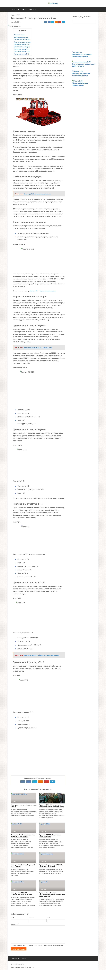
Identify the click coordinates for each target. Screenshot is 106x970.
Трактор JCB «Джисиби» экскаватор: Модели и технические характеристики (52, 894)
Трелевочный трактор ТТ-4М (21, 51)
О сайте (24, 958)
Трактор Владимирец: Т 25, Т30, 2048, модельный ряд (51, 865)
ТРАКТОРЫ (15, 9)
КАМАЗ (24, 9)
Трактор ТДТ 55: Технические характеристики (50, 835)
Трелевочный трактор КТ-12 (21, 54)
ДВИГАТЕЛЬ (32, 9)
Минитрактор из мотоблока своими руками (23, 806)
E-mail (31, 918)
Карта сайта (15, 958)
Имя (12, 918)
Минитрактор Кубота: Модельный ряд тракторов (23, 865)
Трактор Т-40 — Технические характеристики (43, 291)
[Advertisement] (41, 747)
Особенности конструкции (21, 37)
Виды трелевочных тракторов (22, 39)
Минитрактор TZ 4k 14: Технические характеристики (21, 893)
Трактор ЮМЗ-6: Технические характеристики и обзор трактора (51, 806)
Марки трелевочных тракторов (22, 42)
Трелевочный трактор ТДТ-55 (22, 44)
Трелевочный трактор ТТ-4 (21, 49)
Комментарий (14, 924)
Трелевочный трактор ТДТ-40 (22, 47)
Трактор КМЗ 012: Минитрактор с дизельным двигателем (23, 835)
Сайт (49, 918)
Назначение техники (19, 35)
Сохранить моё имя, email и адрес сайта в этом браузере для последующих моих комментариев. (37, 945)
